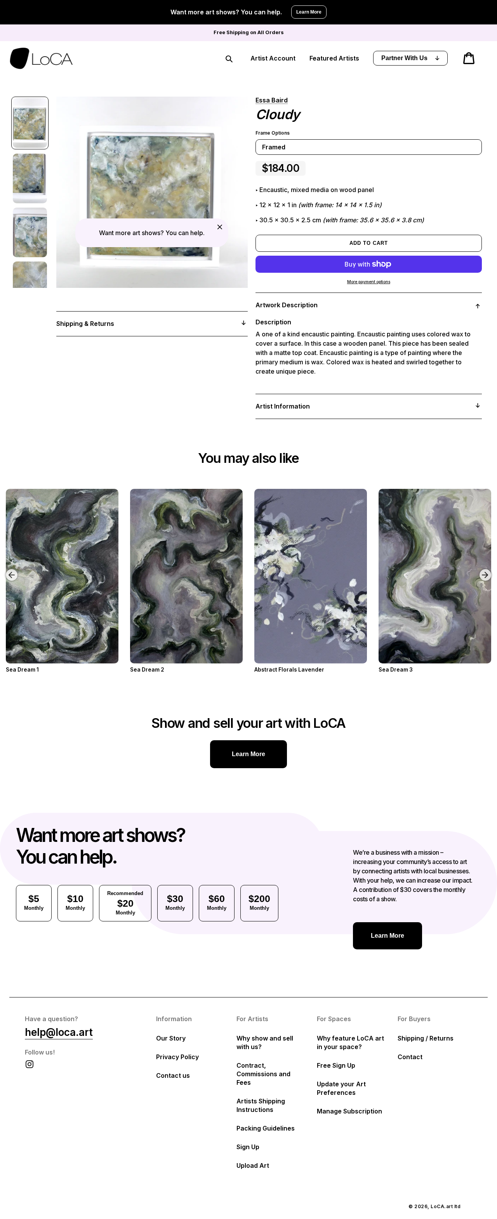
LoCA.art (442, 1206)
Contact (410, 1057)
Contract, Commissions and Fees (263, 1073)
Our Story (171, 1038)
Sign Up (247, 1147)
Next (486, 569)
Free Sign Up (336, 1065)
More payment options (368, 281)
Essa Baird (271, 100)
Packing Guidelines (265, 1128)
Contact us (173, 1075)
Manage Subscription (349, 1111)
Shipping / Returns (426, 1038)
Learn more (248, 754)
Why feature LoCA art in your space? (350, 1042)
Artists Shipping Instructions (260, 1105)
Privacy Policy (177, 1057)
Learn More (308, 12)
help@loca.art (59, 1032)
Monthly (33, 902)
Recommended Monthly (125, 903)
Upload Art (252, 1165)
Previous (6, 569)
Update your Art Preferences (341, 1088)
